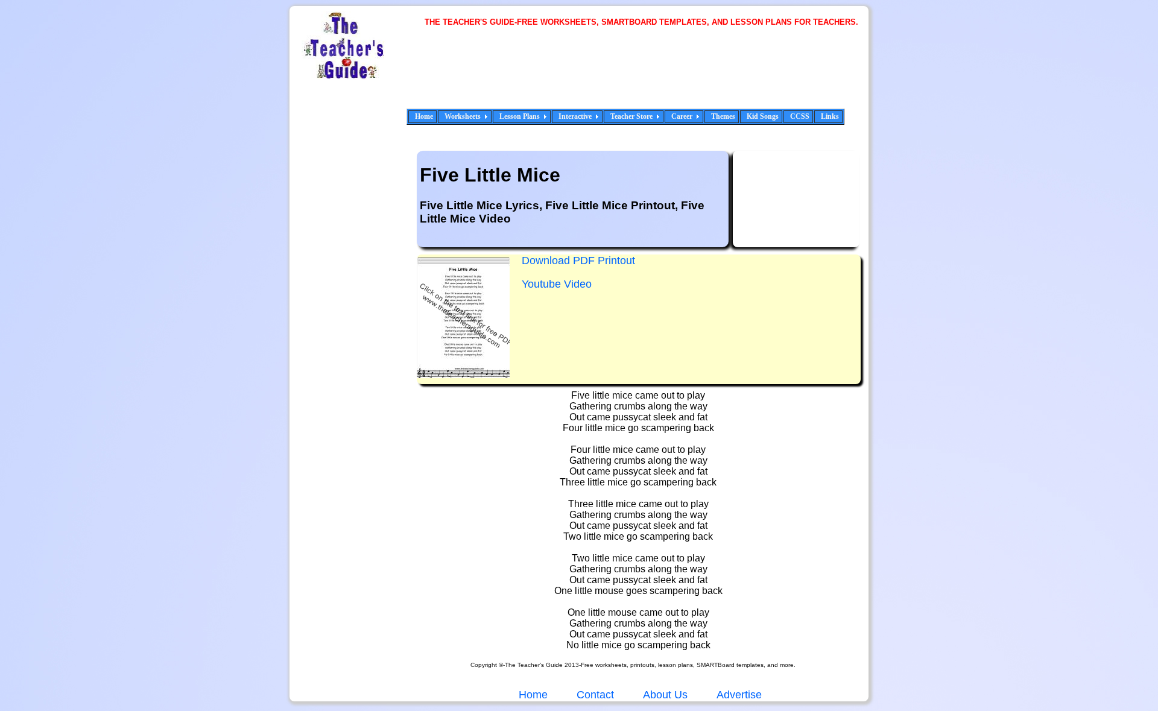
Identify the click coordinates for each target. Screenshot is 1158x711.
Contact (595, 695)
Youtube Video (557, 284)
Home (424, 116)
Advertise (739, 695)
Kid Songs (763, 116)
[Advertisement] (645, 75)
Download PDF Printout (578, 260)
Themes (723, 116)
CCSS (799, 116)
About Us (664, 695)
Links (830, 116)
